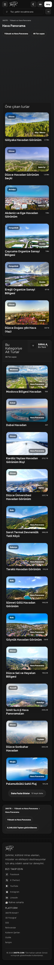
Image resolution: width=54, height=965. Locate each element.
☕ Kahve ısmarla (14, 902)
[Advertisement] (27, 70)
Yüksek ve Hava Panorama (26, 808)
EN (40, 4)
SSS (7, 922)
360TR (5, 20)
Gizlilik (8, 937)
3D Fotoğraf (10, 918)
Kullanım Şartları (12, 932)
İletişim (8, 942)
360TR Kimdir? (12, 913)
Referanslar (10, 927)
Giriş (48, 4)
